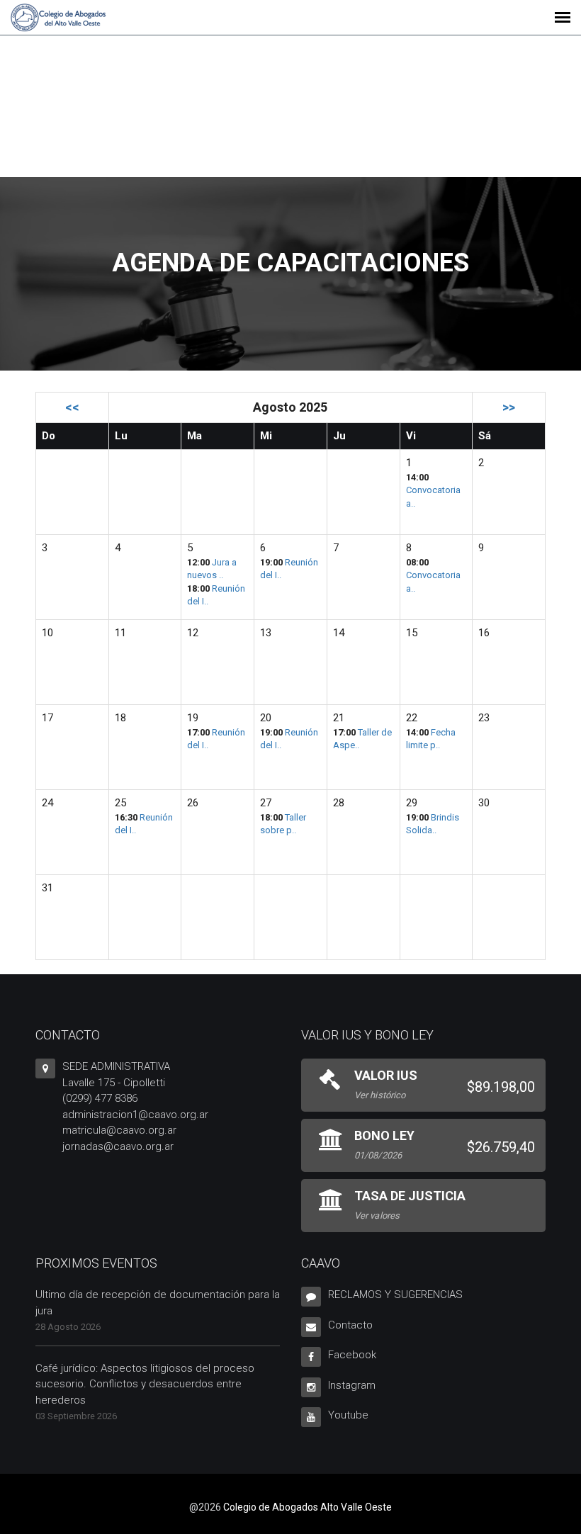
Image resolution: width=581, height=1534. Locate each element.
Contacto (350, 1325)
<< (72, 407)
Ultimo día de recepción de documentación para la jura (157, 1302)
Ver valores (377, 1215)
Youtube (348, 1415)
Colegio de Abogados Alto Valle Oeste (307, 1507)
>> (508, 407)
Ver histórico (379, 1095)
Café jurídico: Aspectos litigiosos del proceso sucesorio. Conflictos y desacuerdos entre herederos (144, 1384)
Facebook (352, 1354)
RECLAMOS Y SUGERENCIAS (395, 1294)
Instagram (352, 1385)
